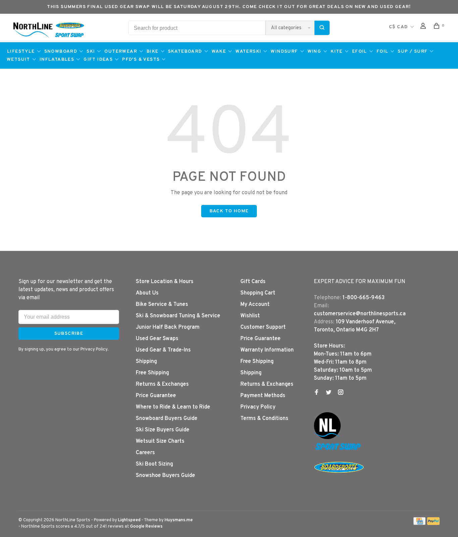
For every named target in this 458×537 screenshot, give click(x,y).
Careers (145, 452)
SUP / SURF (412, 51)
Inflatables (57, 59)
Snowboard (60, 51)
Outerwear (120, 51)
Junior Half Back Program (167, 327)
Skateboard (185, 51)
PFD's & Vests (141, 59)
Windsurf (284, 51)
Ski (91, 51)
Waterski (248, 51)
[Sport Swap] (339, 449)
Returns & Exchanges (162, 384)
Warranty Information (267, 350)
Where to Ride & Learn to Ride (173, 407)
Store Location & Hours (164, 281)
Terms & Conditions (264, 418)
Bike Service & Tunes (162, 304)
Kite (337, 51)
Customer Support (263, 327)
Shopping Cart (257, 293)
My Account (255, 304)
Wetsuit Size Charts (160, 441)
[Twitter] (328, 393)
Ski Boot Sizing (154, 464)
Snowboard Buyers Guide (166, 418)
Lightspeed (129, 520)
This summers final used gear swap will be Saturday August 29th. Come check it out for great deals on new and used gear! (229, 7)
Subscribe (68, 333)
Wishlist (250, 316)
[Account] (424, 27)
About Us (147, 293)
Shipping (146, 361)
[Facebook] (316, 393)
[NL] (327, 437)
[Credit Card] (419, 523)
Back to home (229, 211)
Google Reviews (146, 526)
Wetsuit (18, 59)
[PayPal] (433, 523)
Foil (383, 51)
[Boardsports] (339, 479)
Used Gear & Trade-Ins (163, 350)
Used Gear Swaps (157, 338)
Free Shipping (152, 373)
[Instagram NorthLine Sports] (340, 393)
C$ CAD (399, 27)
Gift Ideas (98, 59)
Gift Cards (253, 281)
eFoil (359, 51)
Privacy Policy (258, 407)
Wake (219, 51)
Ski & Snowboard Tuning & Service (178, 316)
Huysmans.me (179, 520)
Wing (314, 51)
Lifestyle (21, 51)
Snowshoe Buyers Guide (165, 475)
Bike (153, 51)
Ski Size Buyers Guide (162, 430)
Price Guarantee (156, 395)
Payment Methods (262, 395)
